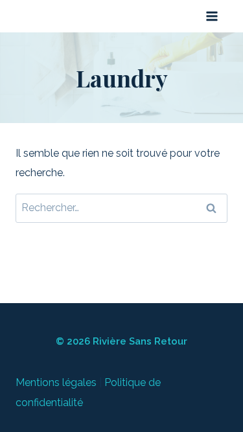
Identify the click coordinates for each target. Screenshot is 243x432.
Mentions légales (56, 382)
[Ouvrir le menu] (212, 16)
